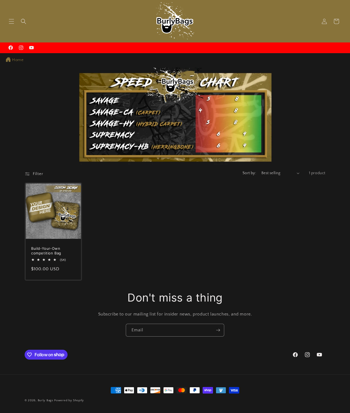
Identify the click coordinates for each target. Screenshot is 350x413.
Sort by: (249, 173)
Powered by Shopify (69, 400)
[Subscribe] (218, 330)
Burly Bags (45, 400)
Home (18, 60)
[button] (11, 21)
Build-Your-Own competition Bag (46, 250)
